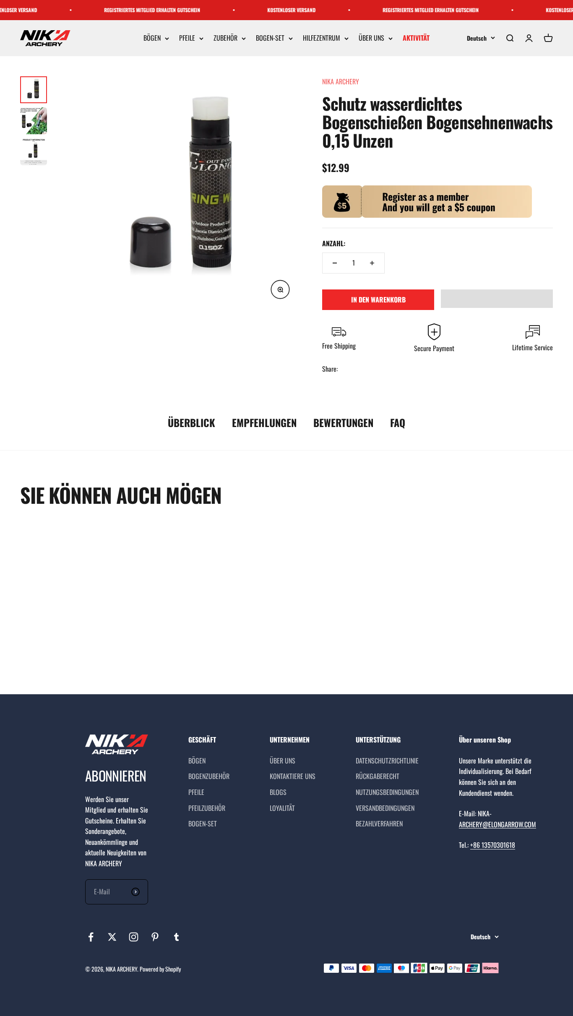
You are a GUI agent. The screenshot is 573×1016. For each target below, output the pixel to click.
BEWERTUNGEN (343, 422)
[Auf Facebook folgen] (90, 937)
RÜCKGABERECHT (377, 776)
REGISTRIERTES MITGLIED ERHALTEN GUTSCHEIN (143, 9)
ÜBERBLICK (191, 422)
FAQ (397, 422)
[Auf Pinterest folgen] (155, 937)
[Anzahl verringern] (335, 263)
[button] (497, 298)
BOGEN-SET (270, 38)
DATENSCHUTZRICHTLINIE (387, 760)
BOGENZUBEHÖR (208, 776)
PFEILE (187, 38)
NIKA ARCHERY (340, 81)
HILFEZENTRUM (321, 38)
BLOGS (278, 792)
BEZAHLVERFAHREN (379, 823)
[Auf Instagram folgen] (133, 937)
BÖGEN (152, 38)
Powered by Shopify (160, 968)
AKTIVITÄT (416, 38)
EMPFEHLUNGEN (264, 422)
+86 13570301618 (492, 845)
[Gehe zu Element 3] (33, 151)
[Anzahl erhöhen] (372, 263)
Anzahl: (333, 243)
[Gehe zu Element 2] (33, 120)
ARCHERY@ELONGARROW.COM (497, 824)
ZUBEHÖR (225, 38)
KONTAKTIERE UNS (292, 776)
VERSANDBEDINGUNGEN (385, 808)
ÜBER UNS (371, 38)
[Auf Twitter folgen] (112, 937)
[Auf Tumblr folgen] (176, 937)
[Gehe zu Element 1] (33, 89)
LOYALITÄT (282, 808)
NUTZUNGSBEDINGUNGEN (387, 792)
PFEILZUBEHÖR (206, 808)
